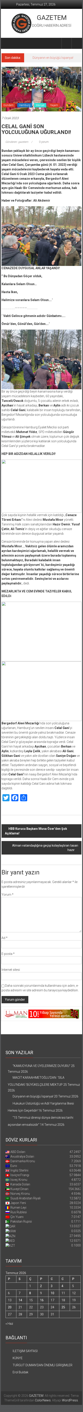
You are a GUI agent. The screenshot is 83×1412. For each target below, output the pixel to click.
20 (10, 1307)
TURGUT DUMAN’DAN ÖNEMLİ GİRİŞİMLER (42, 1365)
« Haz (9, 1323)
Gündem (8, 105)
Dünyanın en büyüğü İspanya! (53, 57)
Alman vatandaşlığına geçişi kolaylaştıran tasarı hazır (45, 848)
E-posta (8, 954)
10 (52, 1293)
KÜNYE (18, 1358)
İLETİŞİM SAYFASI (25, 1351)
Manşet (40, 105)
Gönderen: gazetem (17, 141)
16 (42, 1300)
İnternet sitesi (11, 969)
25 (63, 1307)
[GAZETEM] (7, 43)
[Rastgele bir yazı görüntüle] (76, 43)
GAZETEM (52, 17)
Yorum (8, 894)
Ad (5, 938)
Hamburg (24, 105)
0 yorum (43, 141)
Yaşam (54, 105)
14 (20, 1300)
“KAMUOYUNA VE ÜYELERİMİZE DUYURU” (41, 1066)
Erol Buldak (20, 1372)
